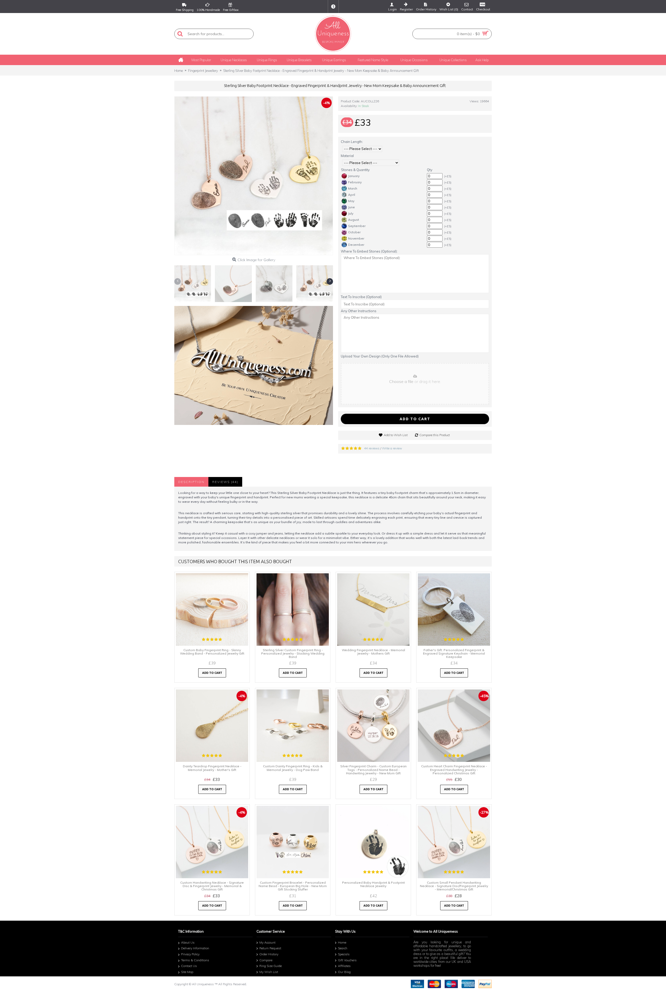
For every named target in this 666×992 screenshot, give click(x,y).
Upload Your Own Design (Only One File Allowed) (380, 356)
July (350, 213)
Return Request (270, 948)
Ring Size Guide (270, 966)
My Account (267, 942)
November (356, 238)
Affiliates (344, 966)
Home (342, 942)
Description (191, 482)
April (351, 195)
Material (347, 156)
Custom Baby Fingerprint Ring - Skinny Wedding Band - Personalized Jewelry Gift (212, 651)
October (354, 232)
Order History (268, 954)
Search (342, 948)
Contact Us (189, 966)
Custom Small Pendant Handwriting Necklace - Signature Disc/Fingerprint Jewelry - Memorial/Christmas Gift (454, 886)
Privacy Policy (190, 954)
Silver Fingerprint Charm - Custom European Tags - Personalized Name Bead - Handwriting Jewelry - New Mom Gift (373, 769)
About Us (188, 942)
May (351, 201)
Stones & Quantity (355, 170)
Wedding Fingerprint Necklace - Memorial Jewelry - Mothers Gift (373, 651)
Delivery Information (195, 948)
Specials (344, 954)
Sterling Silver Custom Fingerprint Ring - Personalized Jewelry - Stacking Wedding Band (292, 653)
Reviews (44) (225, 482)
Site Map (187, 972)
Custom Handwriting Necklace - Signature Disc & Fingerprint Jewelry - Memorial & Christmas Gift (212, 886)
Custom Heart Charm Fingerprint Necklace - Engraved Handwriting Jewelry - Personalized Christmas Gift (454, 769)
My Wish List (268, 972)
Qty (429, 170)
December (356, 245)
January (354, 176)
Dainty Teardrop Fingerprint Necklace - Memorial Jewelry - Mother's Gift (212, 767)
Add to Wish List (396, 435)
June (351, 207)
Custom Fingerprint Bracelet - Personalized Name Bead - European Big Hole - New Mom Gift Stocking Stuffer (293, 886)
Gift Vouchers (347, 960)
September (357, 226)
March (352, 188)
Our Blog (344, 972)
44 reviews (372, 448)
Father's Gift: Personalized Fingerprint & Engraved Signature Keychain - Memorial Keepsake (454, 653)
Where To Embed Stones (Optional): (369, 251)
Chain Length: (352, 142)
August (353, 220)
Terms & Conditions (195, 960)
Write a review (392, 448)
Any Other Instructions (358, 311)
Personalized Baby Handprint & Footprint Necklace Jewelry (373, 884)
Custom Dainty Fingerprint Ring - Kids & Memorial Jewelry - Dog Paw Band (293, 767)
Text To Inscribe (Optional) (361, 297)
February (355, 182)
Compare (265, 960)
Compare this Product (434, 435)
